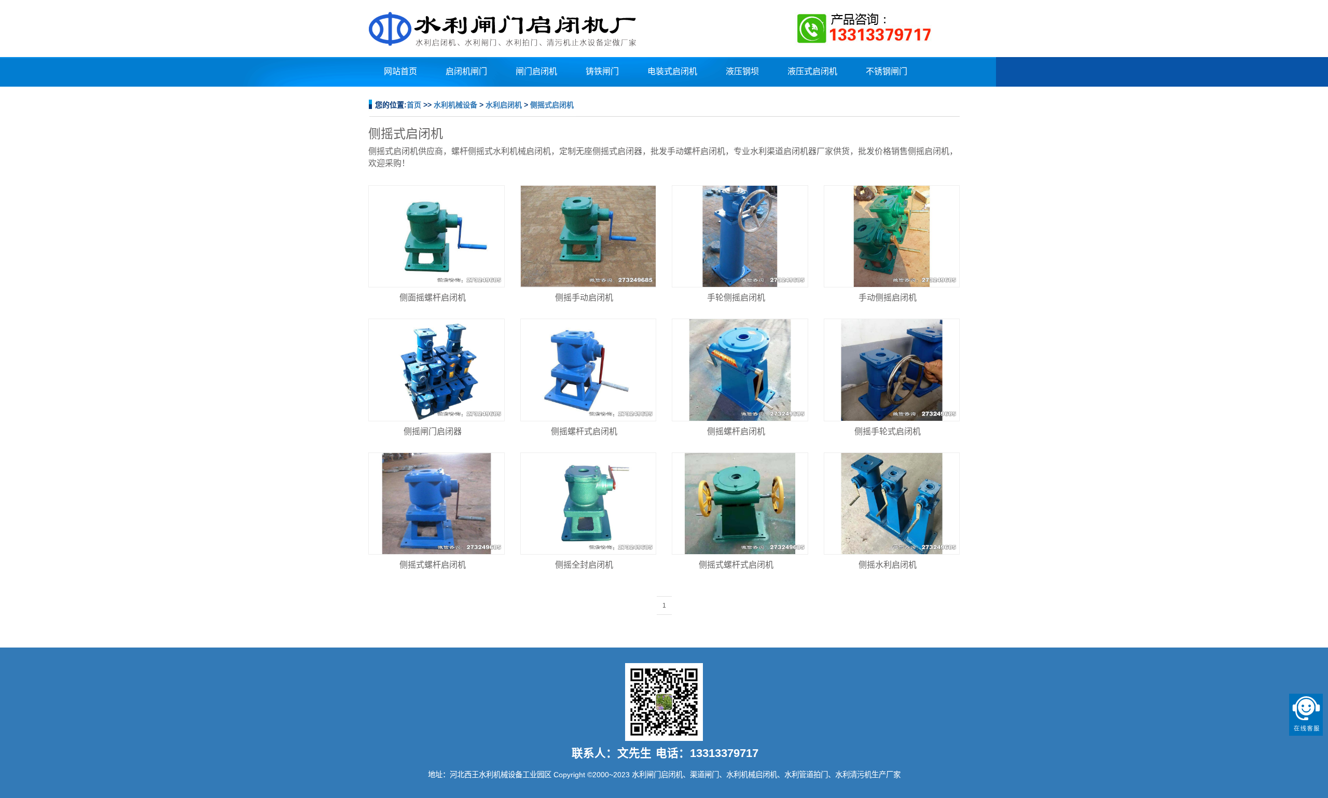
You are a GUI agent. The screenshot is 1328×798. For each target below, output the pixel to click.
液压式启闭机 (812, 71)
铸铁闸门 (602, 71)
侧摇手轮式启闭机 (887, 431)
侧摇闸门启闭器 (433, 431)
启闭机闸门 (466, 71)
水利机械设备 (455, 105)
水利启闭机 (504, 105)
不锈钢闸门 (886, 71)
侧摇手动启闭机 (584, 297)
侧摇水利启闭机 (888, 564)
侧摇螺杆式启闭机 (584, 431)
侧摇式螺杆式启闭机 (736, 564)
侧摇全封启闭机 (584, 564)
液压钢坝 (742, 71)
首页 (414, 105)
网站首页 (400, 71)
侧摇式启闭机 (552, 105)
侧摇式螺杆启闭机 (432, 564)
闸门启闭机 (536, 71)
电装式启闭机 (672, 71)
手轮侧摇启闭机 (736, 297)
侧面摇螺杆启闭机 (432, 297)
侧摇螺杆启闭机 (736, 431)
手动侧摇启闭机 (888, 297)
